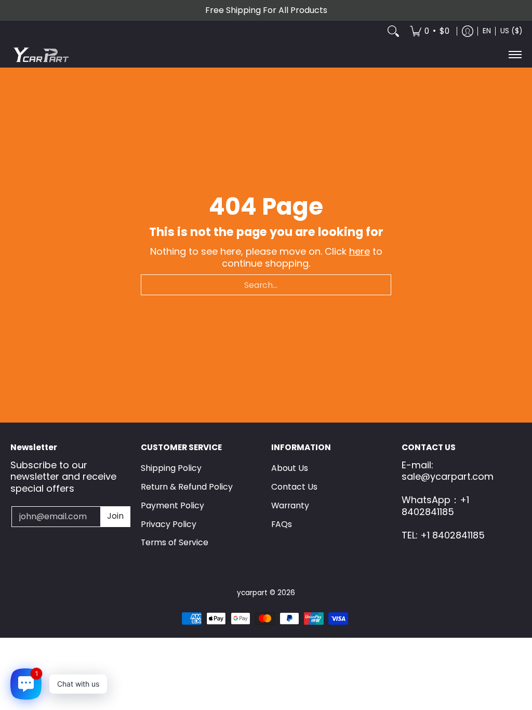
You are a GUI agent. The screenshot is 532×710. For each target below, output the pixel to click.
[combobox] (266, 284)
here (359, 251)
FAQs (281, 524)
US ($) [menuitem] (511, 31)
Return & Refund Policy (187, 487)
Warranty (290, 505)
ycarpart (252, 593)
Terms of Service (174, 542)
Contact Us (294, 487)
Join (115, 516)
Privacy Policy (168, 524)
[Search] (393, 31)
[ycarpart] (41, 55)
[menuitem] (429, 31)
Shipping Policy (171, 468)
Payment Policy (172, 505)
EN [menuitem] (487, 31)
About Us (289, 468)
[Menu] (515, 55)
